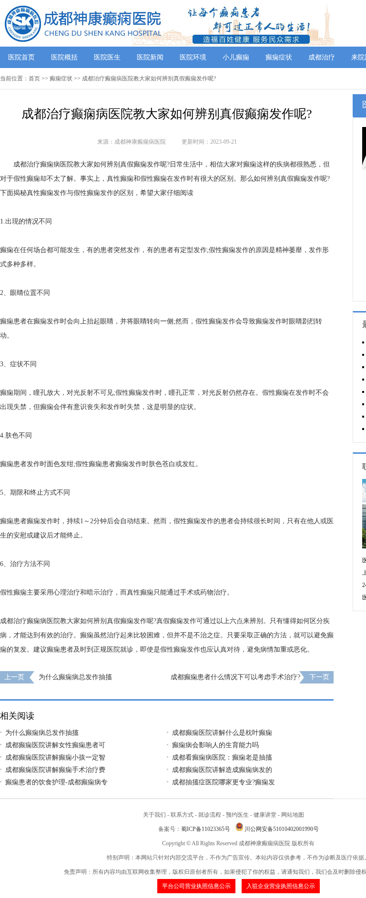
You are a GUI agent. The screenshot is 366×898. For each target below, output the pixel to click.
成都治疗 (321, 57)
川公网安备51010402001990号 (281, 829)
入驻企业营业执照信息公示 (280, 886)
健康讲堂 (265, 814)
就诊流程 (209, 814)
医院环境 (193, 57)
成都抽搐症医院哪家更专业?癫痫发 (223, 782)
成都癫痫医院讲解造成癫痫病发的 (222, 769)
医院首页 (21, 57)
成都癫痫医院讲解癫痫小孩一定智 (55, 757)
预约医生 (237, 814)
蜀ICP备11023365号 (205, 829)
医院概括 (64, 57)
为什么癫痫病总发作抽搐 (75, 677)
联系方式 (182, 814)
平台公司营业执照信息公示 (196, 886)
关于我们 (154, 814)
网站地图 (292, 814)
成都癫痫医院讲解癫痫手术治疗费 (55, 769)
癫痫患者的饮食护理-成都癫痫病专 (56, 782)
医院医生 (107, 57)
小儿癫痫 (236, 57)
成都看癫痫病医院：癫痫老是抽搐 (222, 757)
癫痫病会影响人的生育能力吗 (215, 745)
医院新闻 (150, 57)
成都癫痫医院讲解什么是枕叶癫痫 (222, 732)
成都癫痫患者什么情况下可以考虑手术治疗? (235, 677)
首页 (34, 78)
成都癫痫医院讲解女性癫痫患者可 (55, 745)
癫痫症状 (278, 57)
